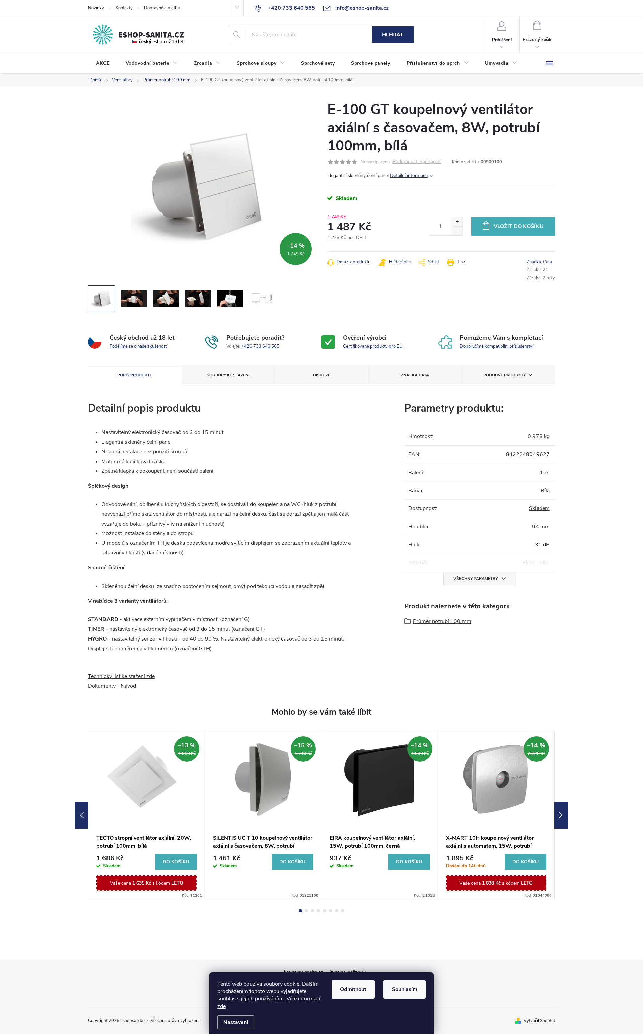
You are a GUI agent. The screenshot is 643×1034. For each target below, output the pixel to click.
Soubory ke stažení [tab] (228, 375)
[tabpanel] (146, 815)
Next (561, 815)
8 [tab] (342, 910)
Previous (81, 815)
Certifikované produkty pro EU (372, 346)
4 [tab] (318, 910)
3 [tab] (312, 910)
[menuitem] (103, 63)
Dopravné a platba (162, 8)
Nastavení (235, 1022)
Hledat (392, 34)
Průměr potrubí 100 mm (442, 621)
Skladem (539, 508)
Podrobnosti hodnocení (416, 162)
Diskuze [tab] (321, 375)
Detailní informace (409, 175)
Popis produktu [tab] (135, 375)
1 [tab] (300, 910)
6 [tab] (330, 910)
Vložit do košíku (519, 226)
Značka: (539, 262)
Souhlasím (404, 989)
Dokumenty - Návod (112, 686)
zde (221, 1006)
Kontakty (124, 8)
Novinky (96, 8)
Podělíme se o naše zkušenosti (139, 346)
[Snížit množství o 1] (457, 230)
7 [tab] (336, 910)
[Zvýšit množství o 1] (457, 221)
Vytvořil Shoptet (539, 1021)
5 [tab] (324, 910)
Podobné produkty (504, 375)
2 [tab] (306, 910)
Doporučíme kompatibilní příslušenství (496, 346)
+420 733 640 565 (260, 346)
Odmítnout (353, 989)
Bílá (545, 490)
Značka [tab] (415, 375)
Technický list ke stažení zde (121, 676)
